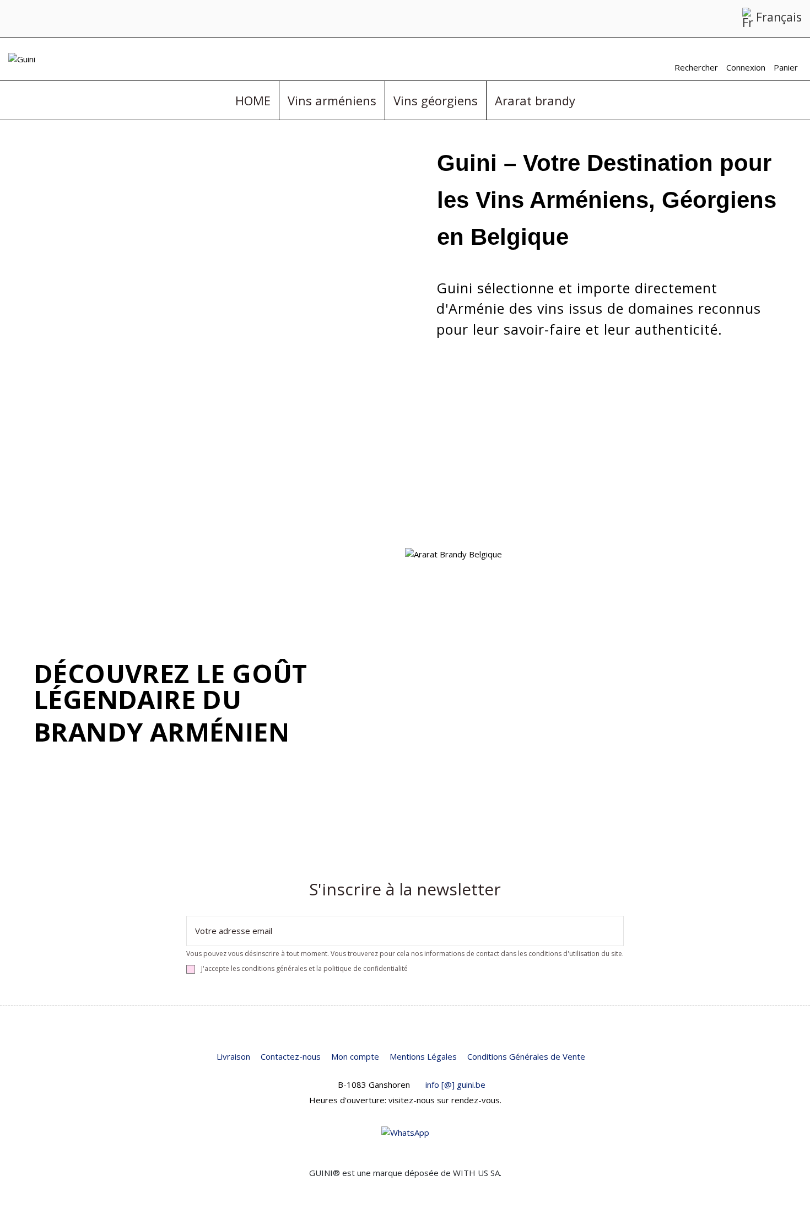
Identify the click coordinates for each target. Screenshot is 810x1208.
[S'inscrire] (615, 931)
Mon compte (355, 1056)
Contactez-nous (291, 1056)
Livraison (233, 1056)
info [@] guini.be (455, 1084)
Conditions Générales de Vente (526, 1056)
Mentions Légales (423, 1056)
